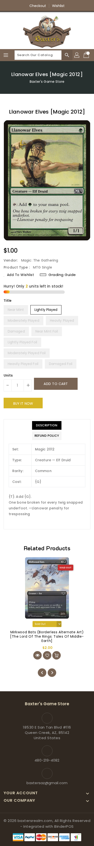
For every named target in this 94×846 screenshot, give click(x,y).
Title (8, 300)
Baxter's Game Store (47, 81)
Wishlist (58, 5)
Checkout (37, 5)
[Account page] (77, 55)
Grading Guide (62, 274)
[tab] (46, 425)
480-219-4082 (46, 760)
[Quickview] (37, 655)
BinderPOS (64, 826)
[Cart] (87, 55)
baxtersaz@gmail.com (47, 782)
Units (8, 375)
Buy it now (23, 403)
